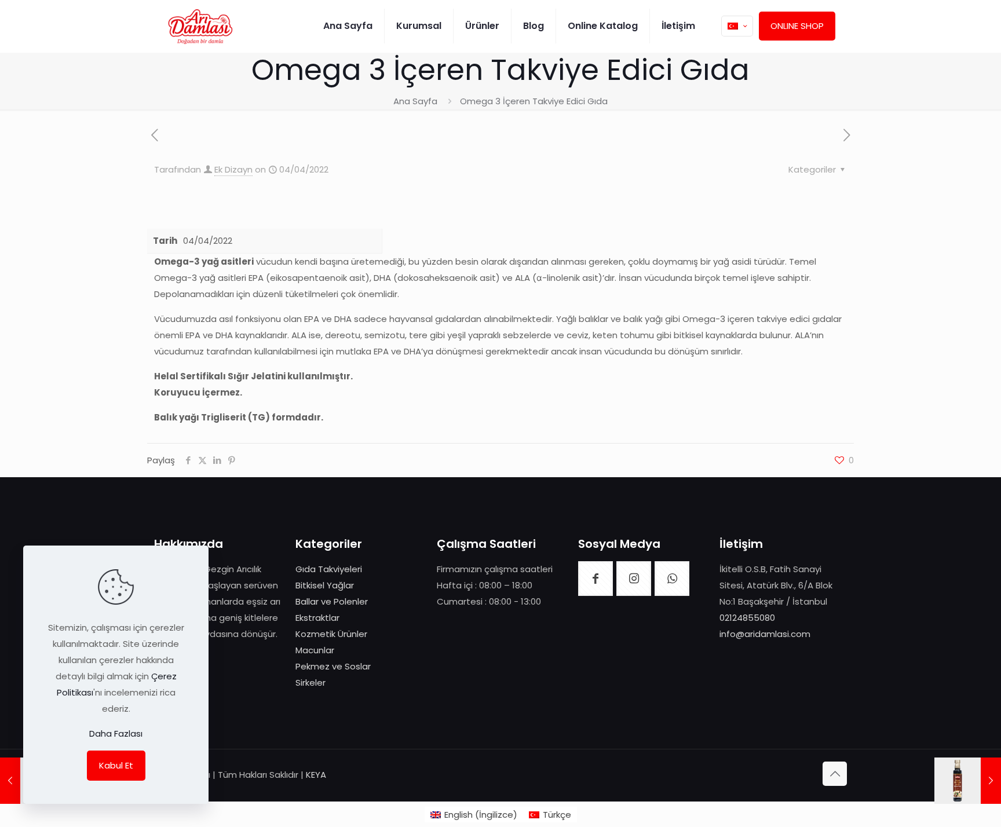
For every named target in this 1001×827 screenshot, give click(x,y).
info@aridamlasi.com (764, 634)
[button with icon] (595, 578)
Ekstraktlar (317, 618)
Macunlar (314, 650)
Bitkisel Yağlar (324, 585)
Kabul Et (116, 765)
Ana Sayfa (415, 101)
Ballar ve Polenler (331, 601)
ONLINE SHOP (797, 26)
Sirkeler (310, 682)
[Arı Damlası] (200, 26)
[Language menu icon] (737, 26)
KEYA (316, 775)
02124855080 (747, 618)
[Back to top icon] (835, 774)
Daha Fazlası (116, 733)
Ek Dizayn (233, 169)
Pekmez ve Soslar (333, 666)
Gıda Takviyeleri (328, 569)
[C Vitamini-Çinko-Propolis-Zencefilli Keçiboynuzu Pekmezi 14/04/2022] (967, 781)
